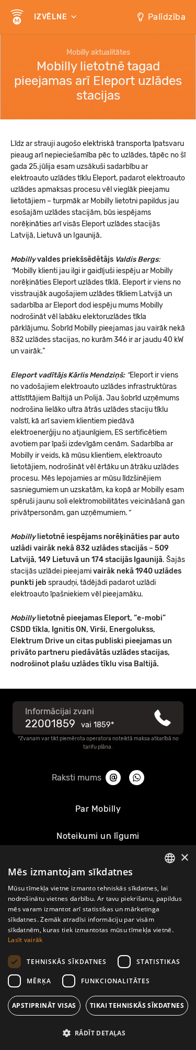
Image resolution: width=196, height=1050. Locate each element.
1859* (104, 725)
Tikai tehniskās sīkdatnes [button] (137, 1005)
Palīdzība (167, 17)
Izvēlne (51, 17)
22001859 (50, 723)
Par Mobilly (98, 809)
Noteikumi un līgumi (98, 836)
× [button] (184, 858)
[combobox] (170, 858)
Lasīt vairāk (25, 939)
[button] (98, 1032)
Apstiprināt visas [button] (44, 1005)
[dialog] (98, 947)
